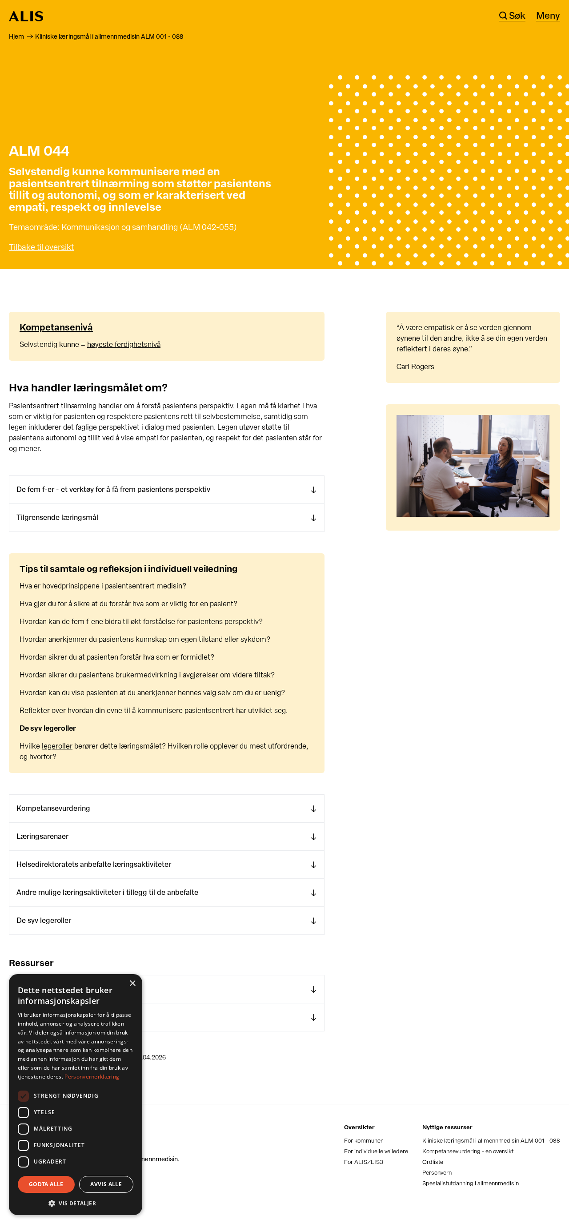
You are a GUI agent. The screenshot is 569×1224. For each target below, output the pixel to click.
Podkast (30, 1017)
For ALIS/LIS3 (363, 1162)
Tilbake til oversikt (41, 247)
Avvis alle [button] (106, 1184)
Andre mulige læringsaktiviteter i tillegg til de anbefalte (107, 892)
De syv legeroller (43, 920)
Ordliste (432, 1162)
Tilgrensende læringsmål (57, 517)
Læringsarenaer (42, 836)
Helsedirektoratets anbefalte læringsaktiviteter (93, 864)
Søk (517, 16)
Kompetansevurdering (53, 808)
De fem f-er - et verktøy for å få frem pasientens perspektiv (113, 489)
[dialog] (75, 1094)
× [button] (132, 983)
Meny (548, 16)
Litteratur (32, 989)
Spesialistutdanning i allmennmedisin (470, 1183)
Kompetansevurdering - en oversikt (467, 1151)
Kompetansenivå (56, 327)
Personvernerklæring (91, 1076)
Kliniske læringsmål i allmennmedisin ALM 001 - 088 (491, 1140)
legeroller (57, 746)
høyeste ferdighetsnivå (123, 344)
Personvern (437, 1172)
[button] (75, 1202)
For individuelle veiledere (376, 1151)
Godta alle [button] (46, 1184)
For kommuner (363, 1140)
